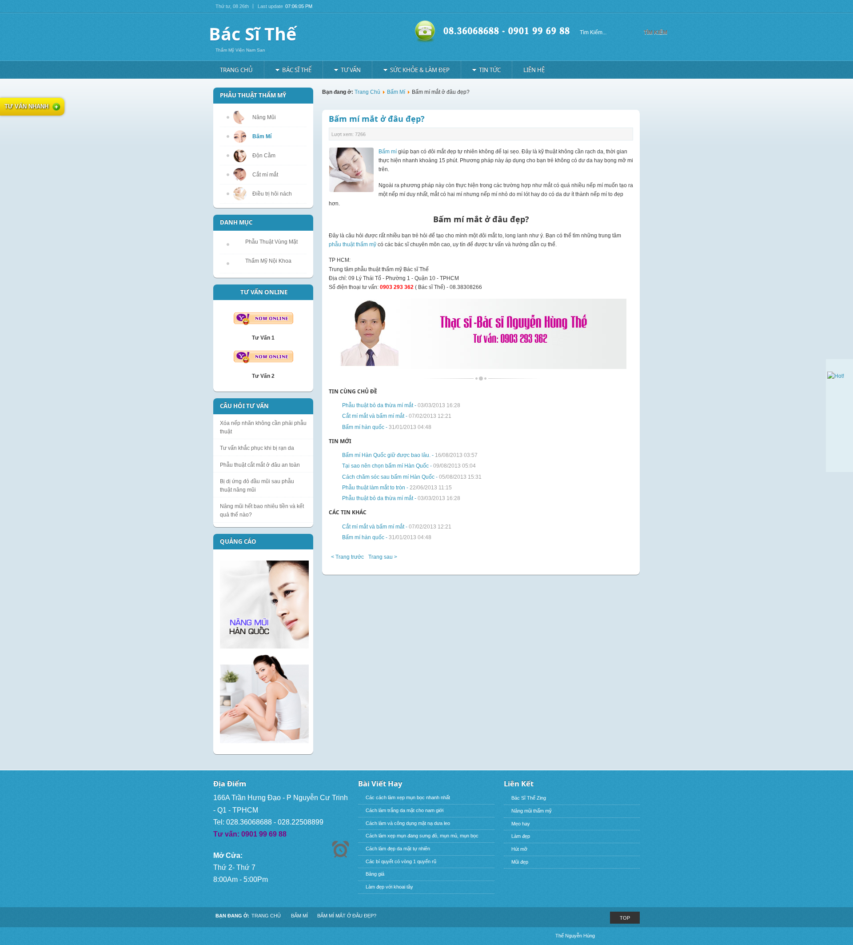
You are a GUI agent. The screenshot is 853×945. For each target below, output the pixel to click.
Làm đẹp (520, 836)
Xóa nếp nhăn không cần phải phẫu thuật (263, 427)
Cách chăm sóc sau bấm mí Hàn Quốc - (412, 477)
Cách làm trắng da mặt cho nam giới (404, 810)
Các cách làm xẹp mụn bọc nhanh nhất (408, 797)
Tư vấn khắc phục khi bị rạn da (257, 448)
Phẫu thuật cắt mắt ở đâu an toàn (260, 465)
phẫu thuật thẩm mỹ (352, 244)
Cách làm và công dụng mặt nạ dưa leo (408, 823)
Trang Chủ (367, 92)
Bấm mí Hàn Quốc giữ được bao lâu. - (410, 455)
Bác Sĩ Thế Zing (528, 798)
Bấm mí (388, 151)
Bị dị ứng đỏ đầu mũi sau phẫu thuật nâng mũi (257, 485)
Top (625, 918)
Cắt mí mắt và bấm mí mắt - (396, 416)
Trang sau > (382, 557)
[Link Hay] (835, 376)
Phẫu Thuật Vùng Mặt (271, 242)
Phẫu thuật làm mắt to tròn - (397, 488)
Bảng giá (375, 874)
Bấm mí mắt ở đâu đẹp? (377, 118)
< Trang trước (347, 557)
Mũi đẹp (519, 862)
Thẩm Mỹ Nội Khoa (268, 261)
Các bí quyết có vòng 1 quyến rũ (401, 861)
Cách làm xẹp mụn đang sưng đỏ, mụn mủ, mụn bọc (422, 835)
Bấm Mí (396, 92)
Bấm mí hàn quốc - (386, 427)
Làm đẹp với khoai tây (389, 886)
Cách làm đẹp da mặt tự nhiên (398, 848)
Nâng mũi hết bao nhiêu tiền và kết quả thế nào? (262, 510)
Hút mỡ (519, 849)
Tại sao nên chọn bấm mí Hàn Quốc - (409, 466)
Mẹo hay (520, 823)
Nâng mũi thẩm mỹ (531, 810)
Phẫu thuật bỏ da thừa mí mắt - (401, 405)
